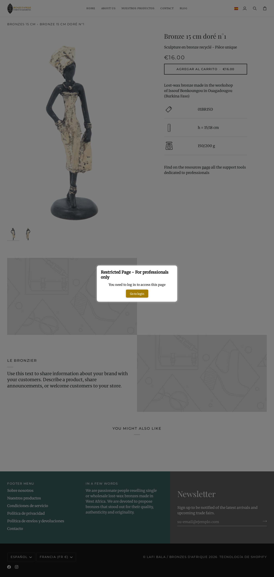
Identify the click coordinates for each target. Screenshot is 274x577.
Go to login (137, 294)
